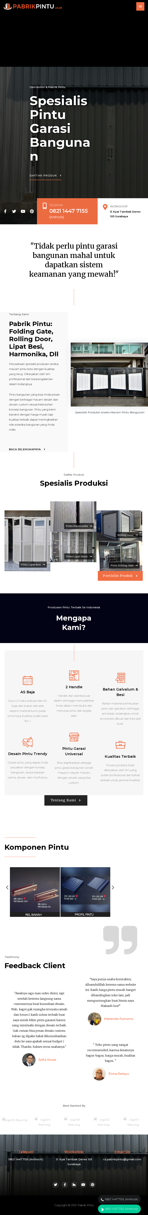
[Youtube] (23, 211)
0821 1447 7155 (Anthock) (121, 1199)
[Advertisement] (74, 40)
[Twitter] (14, 211)
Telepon (25, 1152)
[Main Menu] (140, 6)
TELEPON (56, 205)
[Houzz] (74, 1184)
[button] (46, 177)
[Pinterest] (32, 211)
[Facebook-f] (5, 211)
